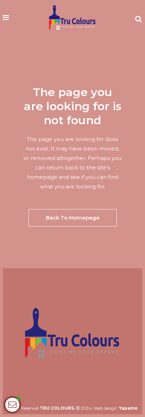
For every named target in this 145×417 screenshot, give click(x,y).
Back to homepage (73, 217)
